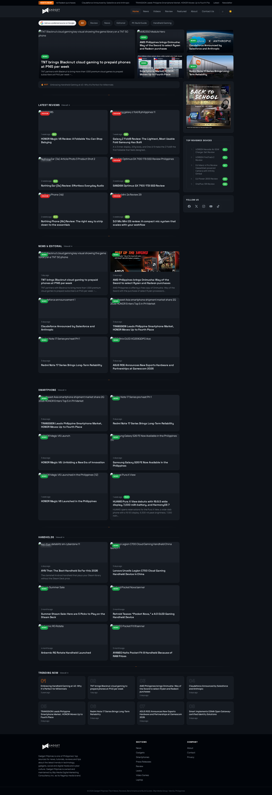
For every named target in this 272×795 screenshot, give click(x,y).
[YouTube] (211, 206)
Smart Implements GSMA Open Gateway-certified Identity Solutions (210, 713)
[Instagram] (204, 206)
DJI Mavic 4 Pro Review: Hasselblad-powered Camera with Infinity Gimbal (207, 169)
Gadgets (140, 752)
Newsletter (227, 2)
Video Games (142, 775)
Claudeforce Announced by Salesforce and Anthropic (86, 2)
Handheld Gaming (162, 23)
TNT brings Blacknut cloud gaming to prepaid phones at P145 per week (108, 687)
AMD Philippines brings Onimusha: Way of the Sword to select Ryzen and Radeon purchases (141, 281)
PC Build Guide (139, 23)
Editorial (121, 23)
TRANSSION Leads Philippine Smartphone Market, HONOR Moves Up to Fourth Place (154, 2)
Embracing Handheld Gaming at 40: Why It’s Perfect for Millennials (81, 84)
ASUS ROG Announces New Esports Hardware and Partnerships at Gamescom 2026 (161, 714)
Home (136, 11)
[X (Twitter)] (196, 206)
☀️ (230, 11)
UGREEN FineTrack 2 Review (205, 158)
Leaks (139, 770)
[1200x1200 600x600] (208, 127)
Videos (157, 11)
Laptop (139, 779)
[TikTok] (218, 206)
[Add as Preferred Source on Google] (57, 23)
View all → (65, 105)
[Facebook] (189, 206)
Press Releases (143, 761)
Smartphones (142, 757)
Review (169, 11)
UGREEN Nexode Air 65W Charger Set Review (207, 151)
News (146, 11)
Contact (191, 752)
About (194, 11)
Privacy (190, 757)
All (82, 23)
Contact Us (208, 11)
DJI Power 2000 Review (207, 178)
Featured (182, 11)
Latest (216, 2)
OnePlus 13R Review (205, 183)
